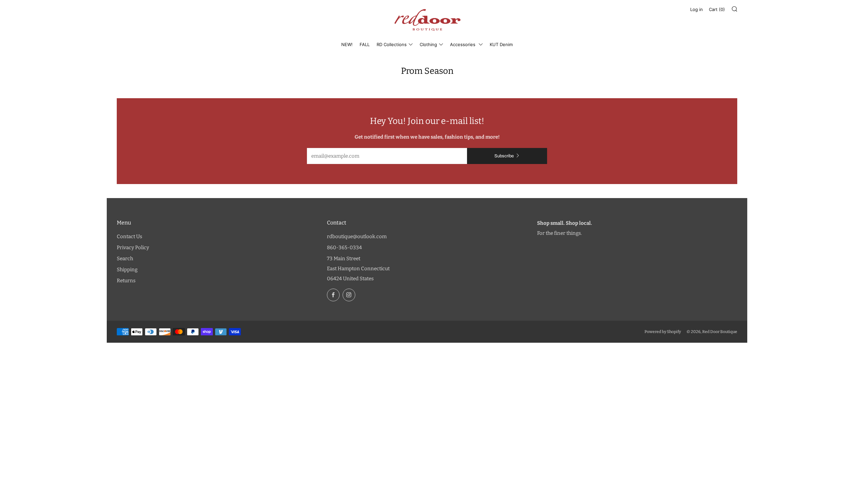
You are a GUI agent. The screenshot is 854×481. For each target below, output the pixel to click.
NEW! (347, 44)
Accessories (463, 44)
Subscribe (504, 156)
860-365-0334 (344, 248)
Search (125, 259)
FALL (365, 44)
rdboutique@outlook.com (357, 236)
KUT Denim (501, 44)
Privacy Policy (133, 248)
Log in (696, 9)
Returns (126, 281)
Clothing (428, 44)
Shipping (127, 270)
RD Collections (392, 44)
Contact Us (129, 236)
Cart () (717, 9)
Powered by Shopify (663, 331)
